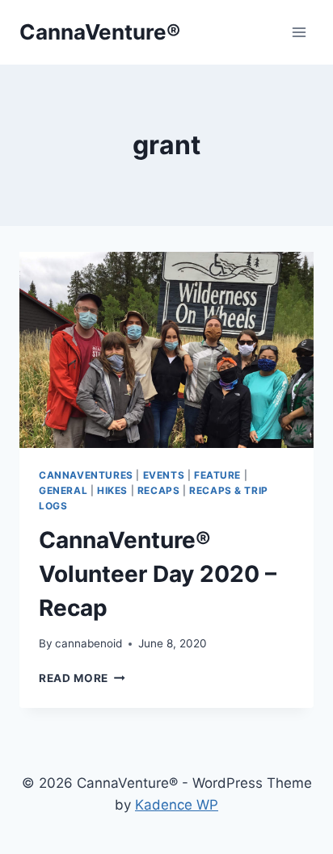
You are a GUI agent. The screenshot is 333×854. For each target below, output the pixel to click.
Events (164, 475)
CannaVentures (86, 475)
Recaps (158, 490)
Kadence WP (176, 805)
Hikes (112, 490)
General (63, 490)
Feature (217, 475)
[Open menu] (299, 31)
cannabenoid (88, 643)
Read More (82, 678)
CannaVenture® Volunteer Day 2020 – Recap (157, 574)
